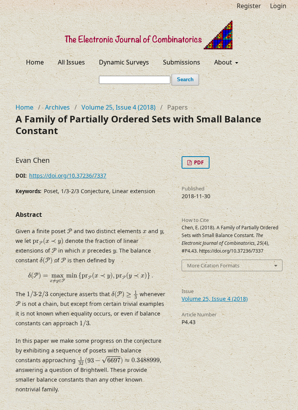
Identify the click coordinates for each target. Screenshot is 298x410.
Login (278, 6)
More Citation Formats (213, 265)
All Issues (71, 62)
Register (249, 6)
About (224, 62)
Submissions (181, 62)
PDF (198, 162)
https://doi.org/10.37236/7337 (67, 175)
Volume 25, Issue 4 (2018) (118, 107)
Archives (57, 107)
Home (35, 62)
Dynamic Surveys (124, 62)
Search (185, 79)
